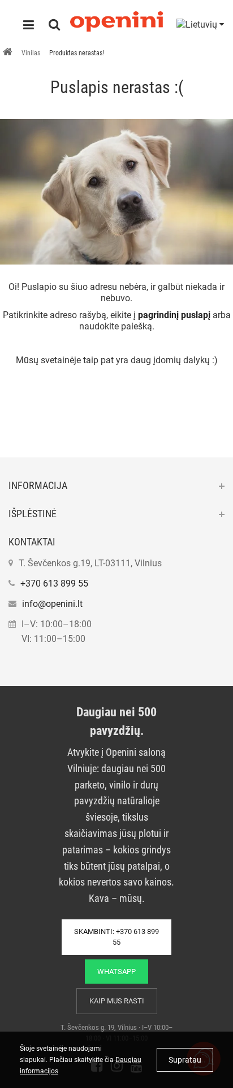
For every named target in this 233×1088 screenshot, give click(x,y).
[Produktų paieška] (54, 26)
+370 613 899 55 (54, 583)
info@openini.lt (52, 603)
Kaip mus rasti (116, 1001)
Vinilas (30, 53)
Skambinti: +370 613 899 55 (116, 937)
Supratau (185, 1059)
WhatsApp (116, 971)
